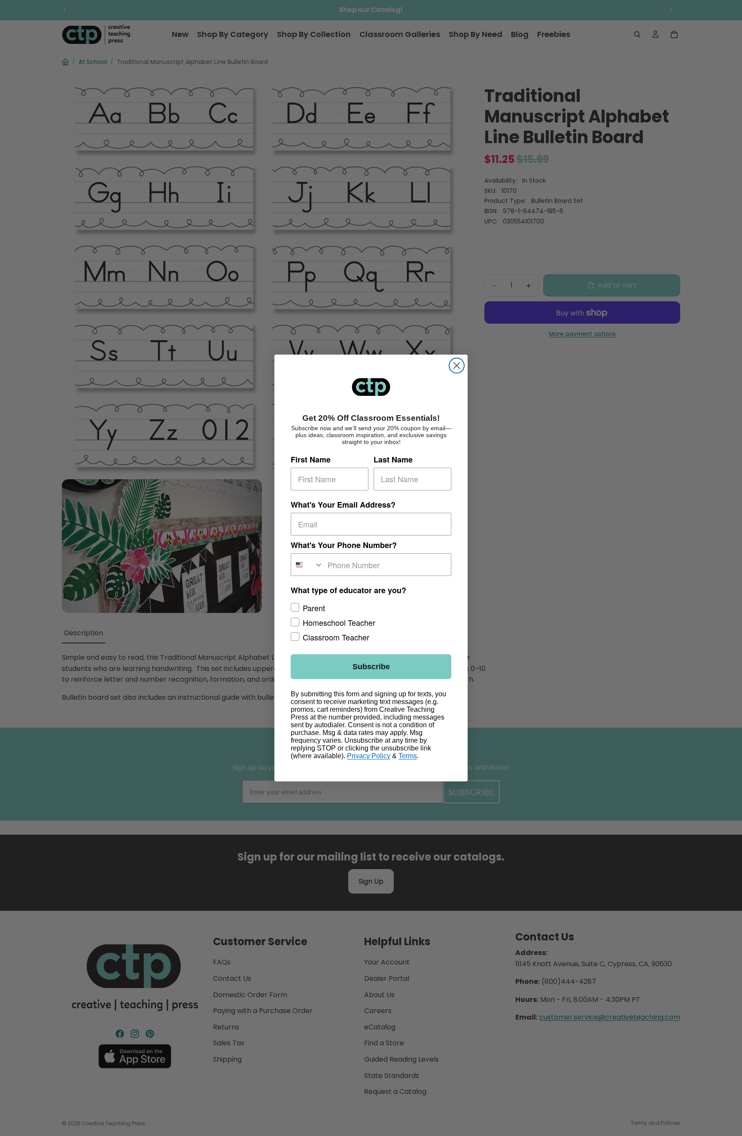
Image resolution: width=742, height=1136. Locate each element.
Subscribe (371, 666)
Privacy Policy (368, 755)
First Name (311, 459)
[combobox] (307, 565)
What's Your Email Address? (343, 504)
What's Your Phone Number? (344, 545)
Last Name (393, 459)
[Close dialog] (456, 365)
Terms (407, 755)
